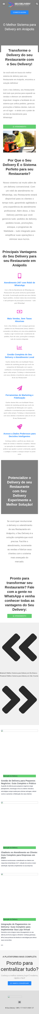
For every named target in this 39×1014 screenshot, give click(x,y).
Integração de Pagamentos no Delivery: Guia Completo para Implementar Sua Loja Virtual (16, 927)
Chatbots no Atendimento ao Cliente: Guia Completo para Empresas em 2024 (19, 855)
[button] (4, 3)
